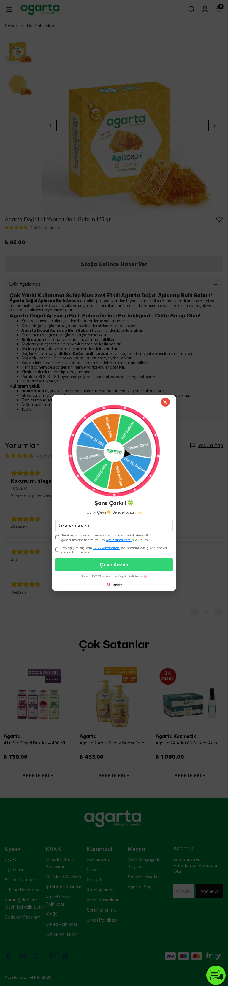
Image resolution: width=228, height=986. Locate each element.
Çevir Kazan (114, 564)
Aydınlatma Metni (119, 540)
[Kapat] (165, 402)
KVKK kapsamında (106, 548)
